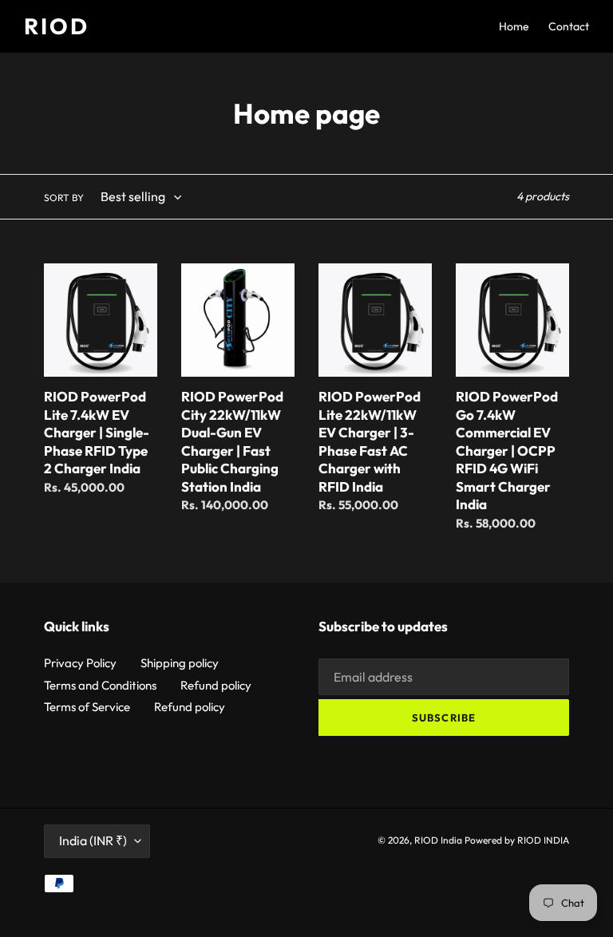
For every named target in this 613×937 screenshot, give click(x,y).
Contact (568, 26)
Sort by (64, 198)
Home (514, 26)
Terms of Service (87, 706)
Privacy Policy (80, 662)
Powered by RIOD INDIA (517, 840)
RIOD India (438, 840)
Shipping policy (179, 662)
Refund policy (215, 685)
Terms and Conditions (100, 685)
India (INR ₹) (93, 840)
